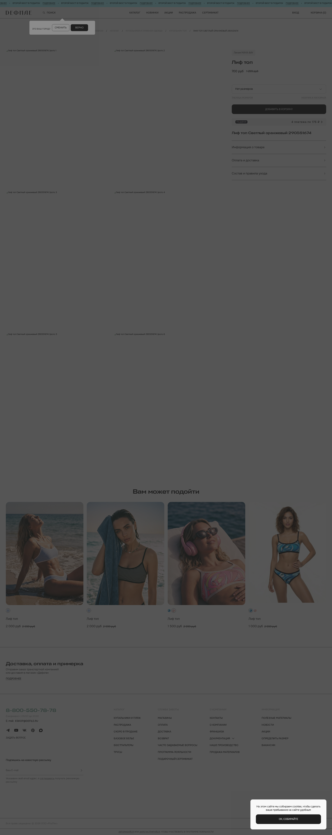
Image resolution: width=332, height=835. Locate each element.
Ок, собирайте (288, 819)
